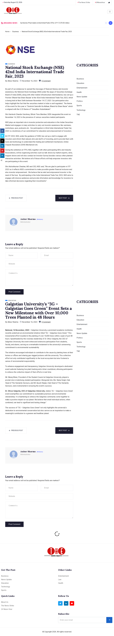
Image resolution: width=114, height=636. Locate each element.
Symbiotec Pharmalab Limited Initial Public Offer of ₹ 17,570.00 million (44, 23)
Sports (79, 106)
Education (80, 83)
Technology (81, 110)
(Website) (40, 219)
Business (15, 31)
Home (7, 31)
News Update (82, 97)
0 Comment (46, 81)
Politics (80, 101)
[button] (105, 23)
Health (79, 92)
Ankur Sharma (13, 81)
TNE (78, 114)
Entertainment (82, 88)
